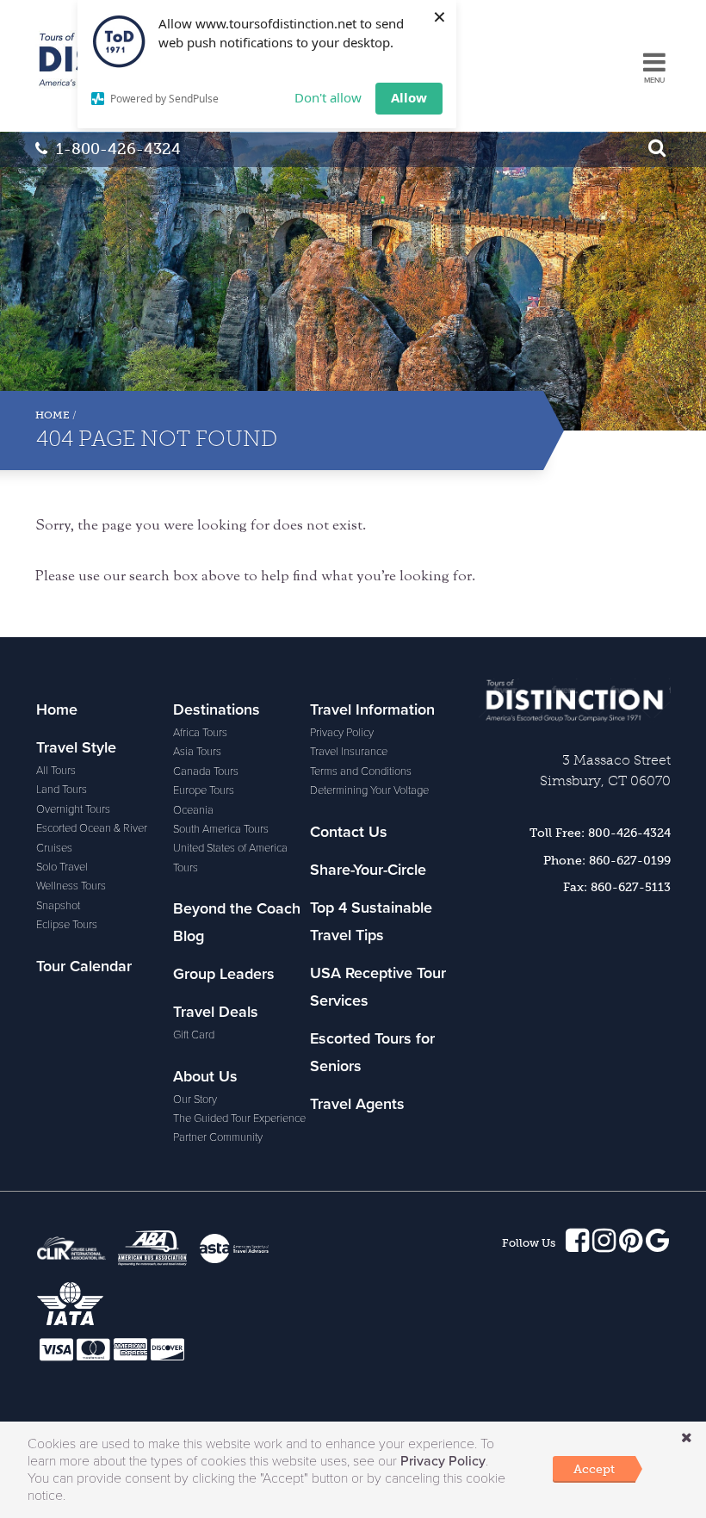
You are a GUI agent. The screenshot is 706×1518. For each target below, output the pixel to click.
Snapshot (58, 906)
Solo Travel (62, 867)
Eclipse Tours (66, 925)
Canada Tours (205, 771)
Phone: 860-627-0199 (607, 860)
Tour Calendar (84, 966)
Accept (594, 1469)
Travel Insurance (348, 752)
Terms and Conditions (361, 771)
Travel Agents (357, 1103)
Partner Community (218, 1137)
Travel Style (76, 747)
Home (52, 415)
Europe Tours (203, 790)
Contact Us (348, 831)
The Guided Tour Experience (239, 1118)
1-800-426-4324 (118, 148)
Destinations (216, 709)
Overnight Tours (73, 809)
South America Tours (221, 829)
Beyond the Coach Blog (236, 922)
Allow (409, 97)
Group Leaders (224, 973)
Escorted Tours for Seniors (372, 1052)
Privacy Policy (342, 733)
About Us (205, 1076)
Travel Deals (215, 1011)
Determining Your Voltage (369, 790)
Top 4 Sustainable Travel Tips (371, 921)
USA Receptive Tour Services (378, 986)
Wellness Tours (71, 886)
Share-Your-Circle (368, 869)
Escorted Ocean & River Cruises (91, 837)
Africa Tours (200, 733)
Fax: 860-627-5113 (617, 887)
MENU (654, 80)
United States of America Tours (230, 857)
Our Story (195, 1099)
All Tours (56, 771)
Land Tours (61, 789)
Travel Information (372, 709)
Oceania (193, 810)
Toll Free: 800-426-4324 (600, 832)
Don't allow (328, 97)
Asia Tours (197, 752)
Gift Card (193, 1035)
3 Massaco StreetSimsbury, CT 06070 (605, 770)
